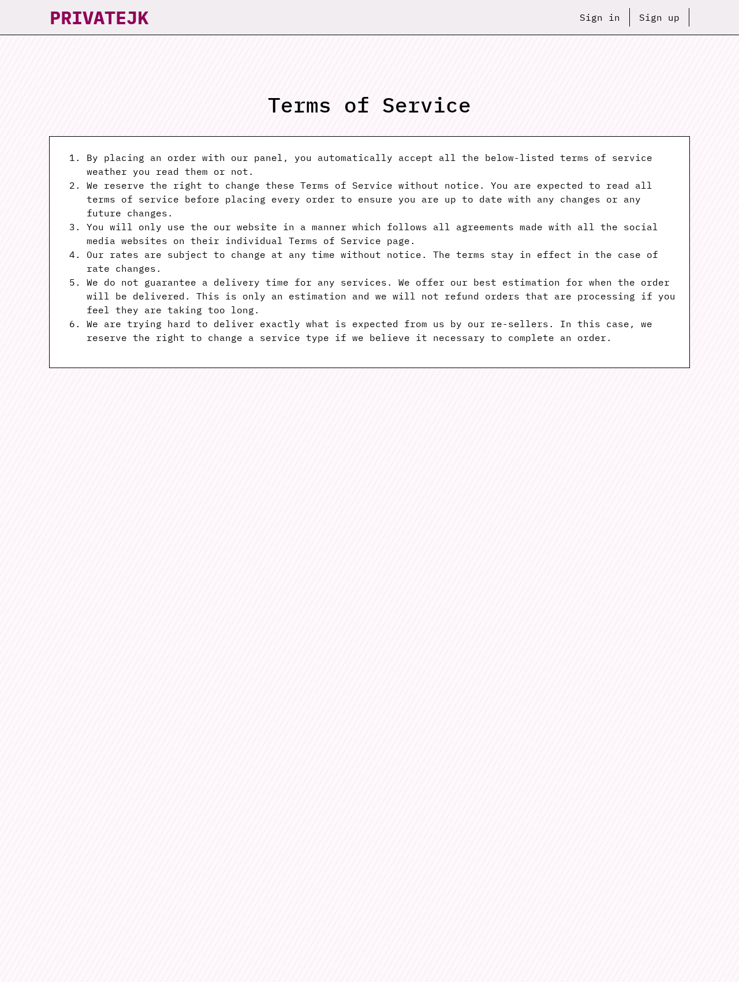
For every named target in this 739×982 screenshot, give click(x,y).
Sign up (659, 17)
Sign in (600, 17)
